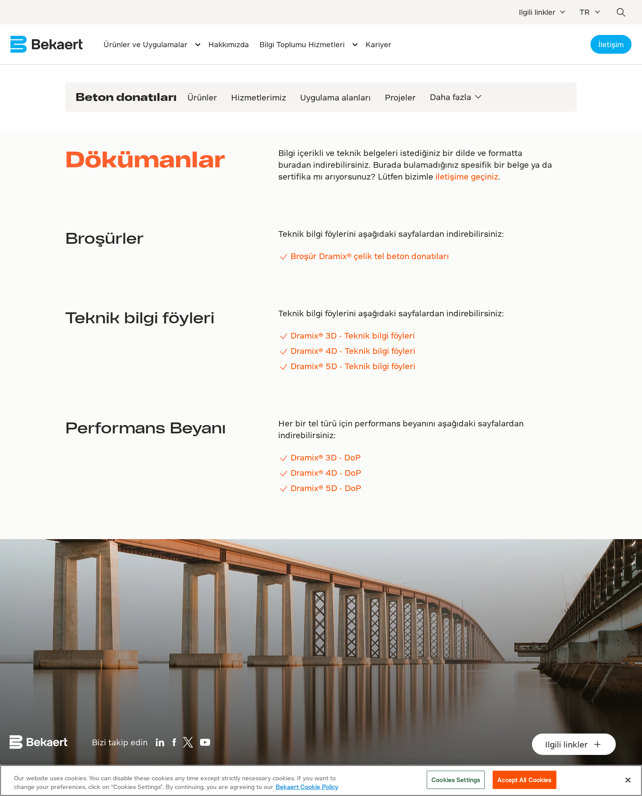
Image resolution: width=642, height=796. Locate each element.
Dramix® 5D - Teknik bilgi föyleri (352, 365)
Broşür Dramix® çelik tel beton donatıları (369, 255)
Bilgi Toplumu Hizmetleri (302, 44)
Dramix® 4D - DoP (325, 472)
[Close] (628, 779)
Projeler (400, 97)
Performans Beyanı (145, 427)
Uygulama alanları (335, 97)
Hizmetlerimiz (258, 97)
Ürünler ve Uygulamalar (145, 44)
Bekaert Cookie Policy (307, 786)
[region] (321, 780)
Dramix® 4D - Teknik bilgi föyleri (352, 350)
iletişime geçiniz (466, 176)
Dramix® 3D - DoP (325, 457)
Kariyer (378, 44)
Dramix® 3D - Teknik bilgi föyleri (352, 335)
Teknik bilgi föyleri (139, 317)
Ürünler (202, 97)
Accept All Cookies (524, 779)
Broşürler (104, 237)
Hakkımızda (228, 44)
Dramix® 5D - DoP (325, 487)
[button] (478, 96)
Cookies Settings (455, 779)
